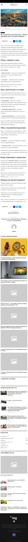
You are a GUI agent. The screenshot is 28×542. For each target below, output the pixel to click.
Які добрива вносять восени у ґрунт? (15, 500)
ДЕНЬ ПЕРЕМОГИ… (14, 213)
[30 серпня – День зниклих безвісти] (4, 402)
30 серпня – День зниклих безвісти (14, 400)
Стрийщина (3, 445)
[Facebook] (14, 534)
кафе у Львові (13, 86)
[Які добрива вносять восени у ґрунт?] (4, 502)
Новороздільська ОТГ (5, 442)
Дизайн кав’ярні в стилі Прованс (14, 486)
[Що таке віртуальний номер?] (14, 465)
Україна (2, 447)
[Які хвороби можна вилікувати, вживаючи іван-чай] (4, 495)
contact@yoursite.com (16, 531)
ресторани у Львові (13, 176)
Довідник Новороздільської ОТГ (7, 438)
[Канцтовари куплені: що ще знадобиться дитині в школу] (4, 482)
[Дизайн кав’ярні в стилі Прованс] (4, 488)
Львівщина (3, 440)
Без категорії (2, 32)
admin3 (3, 38)
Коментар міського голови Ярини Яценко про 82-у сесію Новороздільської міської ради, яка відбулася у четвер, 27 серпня (17, 426)
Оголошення (3, 444)
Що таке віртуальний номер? (7, 475)
